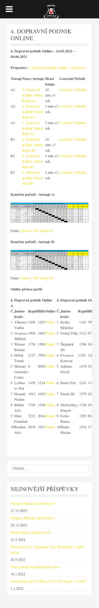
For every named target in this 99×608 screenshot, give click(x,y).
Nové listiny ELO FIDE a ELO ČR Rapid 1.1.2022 (48, 581)
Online (50, 322)
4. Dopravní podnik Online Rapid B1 (32, 145)
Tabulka (80, 89)
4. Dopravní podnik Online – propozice (56, 67)
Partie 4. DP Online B (37, 278)
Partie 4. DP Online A (37, 230)
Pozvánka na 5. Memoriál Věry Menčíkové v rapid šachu (47, 549)
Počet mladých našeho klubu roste (35, 566)
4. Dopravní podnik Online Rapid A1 (32, 95)
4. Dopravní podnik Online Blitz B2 (32, 161)
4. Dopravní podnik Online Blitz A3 (32, 128)
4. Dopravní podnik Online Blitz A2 (32, 111)
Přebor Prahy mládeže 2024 (31, 532)
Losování (66, 89)
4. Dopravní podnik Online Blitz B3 (32, 178)
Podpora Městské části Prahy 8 (33, 503)
